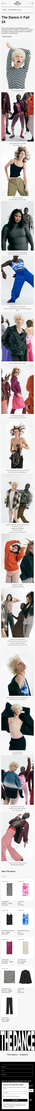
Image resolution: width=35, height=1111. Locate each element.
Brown (17, 641)
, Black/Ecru (17, 639)
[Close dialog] (27, 1084)
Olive (17, 530)
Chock (17, 145)
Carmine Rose (17, 417)
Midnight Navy (17, 472)
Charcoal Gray (17, 697)
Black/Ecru (17, 90)
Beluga (17, 470)
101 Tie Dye (21, 901)
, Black (17, 643)
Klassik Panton (5, 1018)
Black (17, 198)
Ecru (17, 526)
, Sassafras (17, 808)
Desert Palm (17, 532)
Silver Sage (17, 199)
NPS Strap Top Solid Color (8, 930)
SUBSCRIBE (15, 1100)
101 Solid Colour (22, 959)
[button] (32, 3)
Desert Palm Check (17, 524)
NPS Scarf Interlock (6, 989)
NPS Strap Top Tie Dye (23, 930)
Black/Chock (17, 415)
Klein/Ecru (17, 306)
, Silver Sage (17, 645)
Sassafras (17, 143)
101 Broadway (5, 901)
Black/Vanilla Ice (17, 252)
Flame (17, 586)
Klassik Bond (21, 989)
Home (4, 9)
